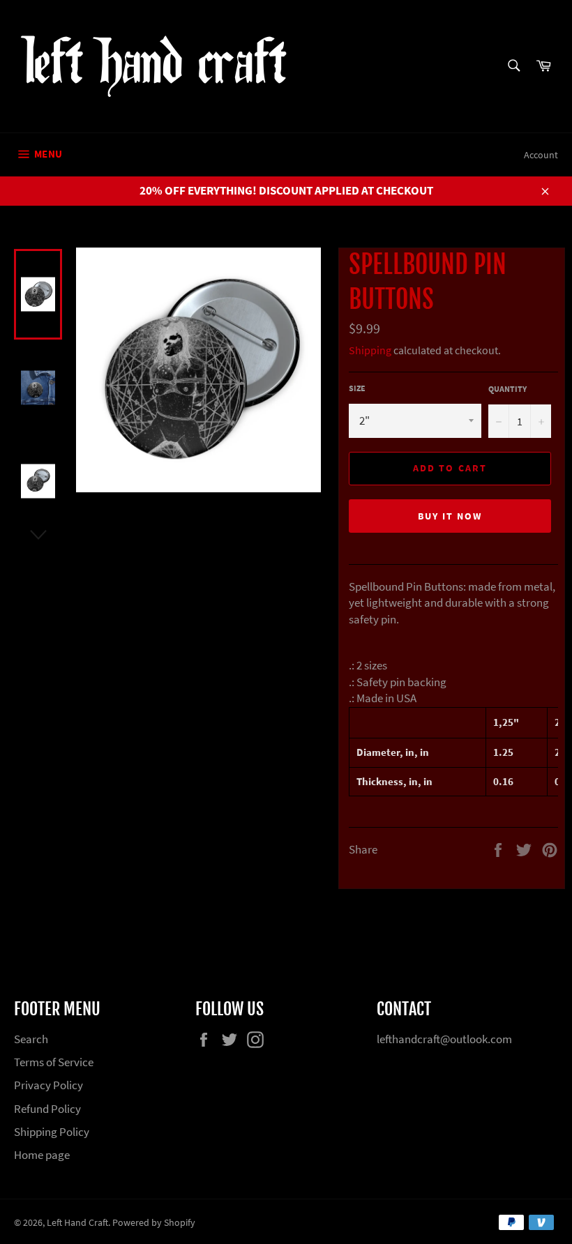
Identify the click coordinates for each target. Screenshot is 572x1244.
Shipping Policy (51, 1131)
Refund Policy (47, 1108)
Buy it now (450, 516)
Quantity (507, 389)
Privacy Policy (48, 1085)
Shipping (370, 350)
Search (31, 1039)
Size (357, 388)
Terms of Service (53, 1062)
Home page (42, 1154)
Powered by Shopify (153, 1223)
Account (541, 155)
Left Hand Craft (77, 1223)
